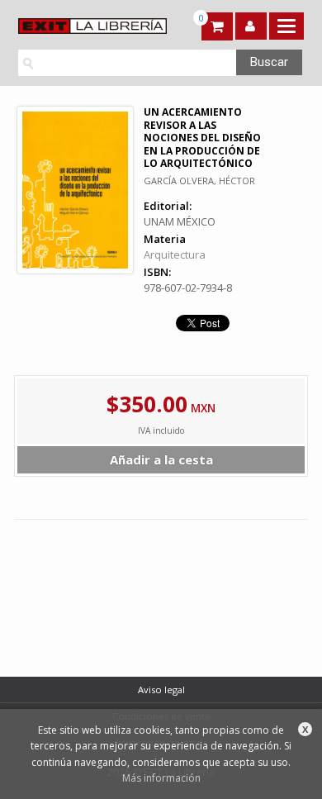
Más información (161, 778)
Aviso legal (161, 689)
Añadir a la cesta (161, 459)
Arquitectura (175, 254)
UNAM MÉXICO (179, 221)
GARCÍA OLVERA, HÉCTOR (199, 180)
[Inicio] (86, 26)
